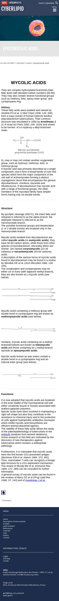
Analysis (6, 524)
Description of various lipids (14, 521)
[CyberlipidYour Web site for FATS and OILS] (16, 578)
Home (5, 519)
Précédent (6, 500)
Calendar (6, 531)
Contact (6, 537)
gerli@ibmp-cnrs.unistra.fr (13, 593)
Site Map (6, 558)
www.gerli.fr (8, 595)
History (6, 535)
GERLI (4, 2)
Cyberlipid (12, 9)
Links (5, 533)
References (7, 528)
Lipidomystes (15, 2)
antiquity (5, 434)
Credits (6, 561)
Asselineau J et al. (35, 480)
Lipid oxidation (9, 526)
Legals (5, 556)
